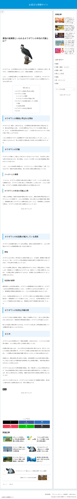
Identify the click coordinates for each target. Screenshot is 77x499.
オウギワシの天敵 (21, 93)
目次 (24, 87)
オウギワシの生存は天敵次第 (24, 108)
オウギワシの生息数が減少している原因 (27, 101)
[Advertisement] (26, 24)
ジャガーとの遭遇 (22, 96)
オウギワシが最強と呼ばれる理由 (25, 91)
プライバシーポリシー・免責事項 (60, 494)
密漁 (19, 103)
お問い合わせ (72, 494)
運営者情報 (47, 494)
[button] (42, 426)
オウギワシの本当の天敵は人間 (26, 98)
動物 (5, 389)
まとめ (18, 110)
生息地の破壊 (21, 106)
